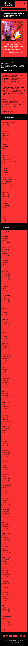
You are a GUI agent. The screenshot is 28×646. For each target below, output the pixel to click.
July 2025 (4, 258)
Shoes (4, 198)
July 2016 (4, 489)
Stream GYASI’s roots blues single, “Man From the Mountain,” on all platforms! (13, 88)
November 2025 (6, 249)
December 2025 (6, 247)
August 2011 (5, 598)
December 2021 (6, 349)
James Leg (5, 170)
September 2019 (6, 406)
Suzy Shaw (5, 203)
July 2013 (4, 566)
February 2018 (6, 448)
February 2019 (6, 421)
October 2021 (5, 354)
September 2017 (6, 459)
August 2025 (5, 256)
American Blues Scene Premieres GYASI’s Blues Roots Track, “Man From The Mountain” (14, 91)
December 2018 (6, 426)
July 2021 (4, 360)
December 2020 (6, 373)
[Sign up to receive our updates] (4, 636)
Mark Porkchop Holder (7, 185)
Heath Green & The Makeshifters (10, 161)
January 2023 (5, 323)
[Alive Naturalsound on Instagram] (7, 636)
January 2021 (5, 371)
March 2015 (5, 524)
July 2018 (4, 437)
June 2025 (5, 260)
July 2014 (4, 542)
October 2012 (5, 581)
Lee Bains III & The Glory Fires (9, 179)
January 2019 (5, 424)
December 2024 (6, 273)
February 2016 (6, 500)
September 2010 (6, 616)
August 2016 (5, 487)
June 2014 (5, 544)
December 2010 (6, 609)
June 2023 (5, 312)
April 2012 (5, 592)
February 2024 (6, 295)
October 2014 (5, 535)
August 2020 (5, 382)
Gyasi (3, 157)
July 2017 (4, 463)
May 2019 (4, 415)
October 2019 (5, 404)
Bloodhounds (5, 135)
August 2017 (5, 461)
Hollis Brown (5, 164)
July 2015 (4, 515)
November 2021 (6, 352)
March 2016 (5, 498)
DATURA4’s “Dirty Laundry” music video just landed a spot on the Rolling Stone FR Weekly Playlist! (13, 98)
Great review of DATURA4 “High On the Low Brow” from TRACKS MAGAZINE (12, 79)
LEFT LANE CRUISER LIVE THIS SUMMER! (12, 104)
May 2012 (4, 590)
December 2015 (6, 504)
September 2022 (6, 330)
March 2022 (5, 343)
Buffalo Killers (5, 142)
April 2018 (5, 443)
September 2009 (6, 625)
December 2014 (6, 531)
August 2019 (5, 408)
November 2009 (6, 622)
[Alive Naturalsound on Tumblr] (12, 636)
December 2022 (6, 325)
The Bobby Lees (6, 209)
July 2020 (4, 384)
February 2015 (6, 526)
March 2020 (5, 393)
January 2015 (5, 528)
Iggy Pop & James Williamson (9, 166)
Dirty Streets (5, 146)
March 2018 (5, 445)
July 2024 (4, 284)
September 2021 (6, 356)
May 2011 (4, 603)
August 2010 (5, 618)
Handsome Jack (6, 159)
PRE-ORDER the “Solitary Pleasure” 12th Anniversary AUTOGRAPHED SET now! (12, 76)
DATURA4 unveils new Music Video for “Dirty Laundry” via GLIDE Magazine (13, 102)
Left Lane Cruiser (6, 181)
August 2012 (5, 583)
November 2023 (6, 301)
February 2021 (6, 369)
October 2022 (5, 328)
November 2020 (6, 376)
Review (8, 63)
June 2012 (5, 587)
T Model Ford (5, 207)
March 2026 (5, 240)
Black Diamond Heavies (8, 131)
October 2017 (5, 456)
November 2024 (6, 275)
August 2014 (5, 539)
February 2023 (6, 321)
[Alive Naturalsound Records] (8, 5)
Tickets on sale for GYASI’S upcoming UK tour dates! (13, 107)
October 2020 (5, 378)
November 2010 (6, 611)
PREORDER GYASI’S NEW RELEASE (10, 81)
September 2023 (6, 306)
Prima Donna (5, 194)
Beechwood (5, 129)
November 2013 (6, 559)
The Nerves (5, 214)
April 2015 (5, 522)
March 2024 (5, 293)
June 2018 (5, 439)
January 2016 (5, 502)
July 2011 (4, 601)
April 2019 (5, 417)
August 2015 (5, 513)
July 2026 (4, 234)
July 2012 (4, 585)
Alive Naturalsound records (8, 122)
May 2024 (4, 288)
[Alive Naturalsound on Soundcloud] (21, 636)
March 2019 (5, 419)
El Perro (4, 153)
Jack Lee (4, 168)
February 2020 (6, 395)
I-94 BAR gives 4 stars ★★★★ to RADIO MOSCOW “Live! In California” (13, 15)
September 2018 (6, 432)
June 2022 (5, 336)
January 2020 (5, 397)
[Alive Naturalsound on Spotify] (24, 636)
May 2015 (4, 520)
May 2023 (4, 314)
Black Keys (5, 133)
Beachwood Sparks (7, 126)
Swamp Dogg (5, 205)
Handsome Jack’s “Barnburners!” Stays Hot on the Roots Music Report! (13, 110)
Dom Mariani (5, 150)
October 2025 (5, 251)
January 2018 (5, 450)
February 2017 (6, 474)
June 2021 (5, 362)
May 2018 (4, 441)
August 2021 (5, 358)
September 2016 (6, 485)
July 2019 (4, 411)
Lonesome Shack (6, 183)
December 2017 (6, 452)
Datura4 (4, 144)
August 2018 (5, 435)
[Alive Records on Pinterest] (15, 636)
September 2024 (6, 280)
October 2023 (5, 304)
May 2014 (4, 546)
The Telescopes (6, 216)
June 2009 (5, 627)
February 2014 (6, 552)
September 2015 (6, 511)
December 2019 (6, 400)
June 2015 (5, 518)
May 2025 (4, 262)
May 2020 (4, 389)
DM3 (3, 148)
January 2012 (5, 596)
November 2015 (6, 507)
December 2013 (6, 557)
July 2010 (4, 620)
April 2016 (5, 496)
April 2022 (5, 341)
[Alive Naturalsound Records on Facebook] (10, 636)
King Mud (4, 177)
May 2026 (4, 238)
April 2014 (5, 548)
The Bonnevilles (6, 212)
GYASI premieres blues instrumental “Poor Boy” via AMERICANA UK (13, 84)
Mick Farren (5, 188)
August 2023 (5, 308)
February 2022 (6, 345)
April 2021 (5, 365)
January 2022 (5, 347)
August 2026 (5, 231)
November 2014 (6, 533)
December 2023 (6, 299)
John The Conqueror (7, 174)
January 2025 (5, 271)
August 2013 (5, 563)
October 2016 (5, 483)
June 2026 (5, 236)
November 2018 (6, 428)
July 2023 (4, 310)
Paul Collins (5, 192)
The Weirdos (5, 218)
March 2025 (5, 266)
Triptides (4, 220)
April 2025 (5, 264)
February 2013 (6, 574)
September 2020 (6, 380)
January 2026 (5, 245)
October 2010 (5, 614)
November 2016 (6, 480)
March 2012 (5, 594)
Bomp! (4, 137)
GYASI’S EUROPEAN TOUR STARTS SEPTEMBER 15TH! (13, 94)
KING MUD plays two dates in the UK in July (12, 65)
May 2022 (4, 338)
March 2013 (5, 572)
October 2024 (5, 277)
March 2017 (5, 472)
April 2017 (5, 469)
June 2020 (5, 387)
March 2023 (5, 319)
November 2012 (6, 579)
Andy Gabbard (5, 124)
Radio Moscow (18, 62)
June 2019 (5, 413)
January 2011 (5, 607)
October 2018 (5, 430)
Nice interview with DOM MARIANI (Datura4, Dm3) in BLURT (14, 67)
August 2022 (5, 332)
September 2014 (6, 537)
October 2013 (5, 561)
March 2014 (5, 550)
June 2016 (5, 491)
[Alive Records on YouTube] (18, 636)
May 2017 (4, 467)
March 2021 (5, 367)
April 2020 (5, 391)
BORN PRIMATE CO (16, 642)
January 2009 (5, 629)
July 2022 (4, 334)
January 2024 (5, 297)
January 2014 (5, 555)
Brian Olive (5, 140)
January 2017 (5, 476)
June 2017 (5, 465)
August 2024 (5, 282)
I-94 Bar (25, 62)
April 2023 (5, 317)
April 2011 (5, 605)
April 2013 (5, 570)
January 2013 (5, 576)
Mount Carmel (5, 190)
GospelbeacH (5, 155)
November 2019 (6, 402)
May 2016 (4, 494)
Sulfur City (4, 201)
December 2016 (6, 478)
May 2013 (4, 568)
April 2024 (5, 290)
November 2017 (6, 454)
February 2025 (6, 269)
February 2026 (6, 242)
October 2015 (5, 509)
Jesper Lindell (5, 172)
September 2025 (6, 253)
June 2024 (5, 286)
